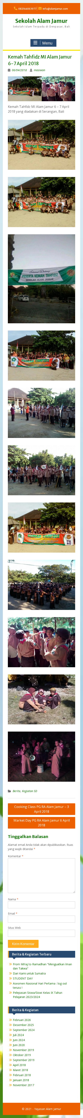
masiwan (39, 70)
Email (12, 913)
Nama (13, 899)
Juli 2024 (18, 1035)
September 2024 (23, 1030)
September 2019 (23, 1060)
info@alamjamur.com (55, 8)
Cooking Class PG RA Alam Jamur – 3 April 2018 (41, 809)
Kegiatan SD (29, 791)
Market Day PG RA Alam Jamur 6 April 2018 (41, 822)
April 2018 (19, 1065)
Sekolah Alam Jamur (41, 21)
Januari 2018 (21, 1080)
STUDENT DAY (23, 978)
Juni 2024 (19, 1040)
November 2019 (23, 1050)
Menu (47, 43)
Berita (16, 791)
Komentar (15, 856)
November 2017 (23, 1085)
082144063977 (27, 8)
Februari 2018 (22, 1075)
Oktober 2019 (22, 1055)
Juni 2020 (19, 1045)
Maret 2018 (20, 1070)
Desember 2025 (23, 1025)
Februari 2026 (22, 1020)
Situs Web (14, 928)
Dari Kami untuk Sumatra (29, 973)
